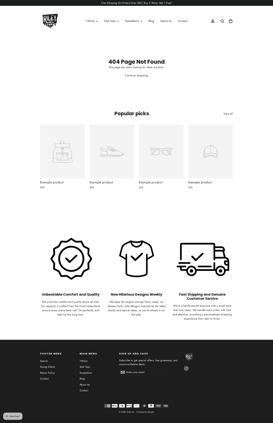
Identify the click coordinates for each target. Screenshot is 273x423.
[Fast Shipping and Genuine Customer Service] (202, 258)
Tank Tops (110, 21)
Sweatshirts (132, 21)
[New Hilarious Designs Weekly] (136, 258)
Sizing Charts (47, 367)
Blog (151, 21)
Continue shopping (136, 75)
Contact (183, 21)
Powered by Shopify (145, 412)
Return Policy (47, 373)
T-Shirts (90, 21)
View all (228, 114)
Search (44, 361)
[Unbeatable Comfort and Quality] (70, 258)
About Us (166, 21)
